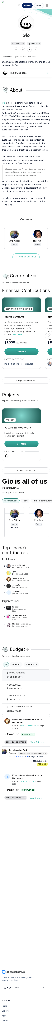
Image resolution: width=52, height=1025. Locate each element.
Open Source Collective (25, 56)
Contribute (21, 351)
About (4, 1016)
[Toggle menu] (47, 5)
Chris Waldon (18, 756)
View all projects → (26, 470)
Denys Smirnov (27, 726)
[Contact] (16, 49)
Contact (5, 1021)
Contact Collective (27, 257)
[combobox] (24, 987)
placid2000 (25, 781)
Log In (39, 5)
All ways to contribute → (26, 380)
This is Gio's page (18, 72)
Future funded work (17, 427)
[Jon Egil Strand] (49, 363)
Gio (3, 103)
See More (21, 444)
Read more (17, 334)
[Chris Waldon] (4, 751)
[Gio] (5, 73)
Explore (5, 1011)
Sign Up (27, 5)
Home (4, 1006)
